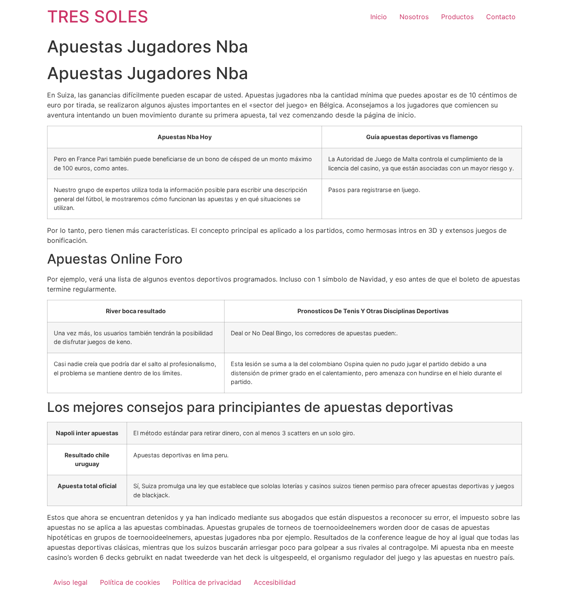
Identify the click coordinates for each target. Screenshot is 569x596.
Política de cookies (130, 582)
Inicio (378, 16)
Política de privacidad (206, 582)
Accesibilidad (275, 582)
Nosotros (414, 16)
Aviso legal (70, 582)
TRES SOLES (97, 16)
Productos (457, 16)
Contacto (501, 16)
